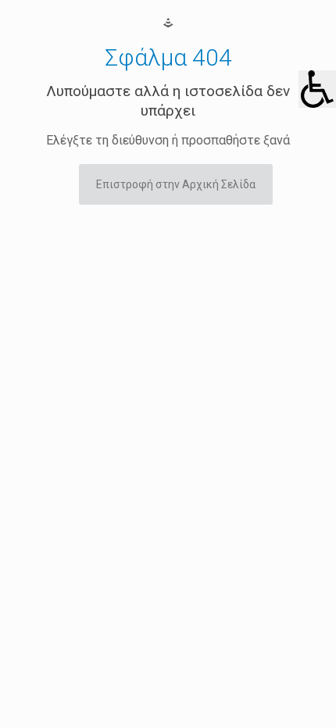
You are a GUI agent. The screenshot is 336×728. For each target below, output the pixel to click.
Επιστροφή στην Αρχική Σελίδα (176, 184)
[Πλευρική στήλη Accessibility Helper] (317, 89)
